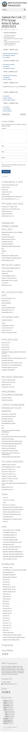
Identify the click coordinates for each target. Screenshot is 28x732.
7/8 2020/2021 (5, 283)
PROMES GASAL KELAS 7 (9, 587)
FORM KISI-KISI (6, 187)
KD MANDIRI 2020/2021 (8, 489)
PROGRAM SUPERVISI (7, 360)
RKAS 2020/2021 (6, 347)
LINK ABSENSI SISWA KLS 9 (10, 532)
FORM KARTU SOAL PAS (8, 387)
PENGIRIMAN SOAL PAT (8, 310)
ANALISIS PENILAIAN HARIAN (9, 332)
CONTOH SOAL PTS (7, 330)
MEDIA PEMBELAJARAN (8, 260)
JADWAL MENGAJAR (8, 572)
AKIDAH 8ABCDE (7, 111)
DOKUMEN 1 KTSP (7, 567)
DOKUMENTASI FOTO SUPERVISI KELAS (12, 363)
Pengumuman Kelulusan (9, 500)
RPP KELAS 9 (6, 606)
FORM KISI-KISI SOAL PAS (8, 382)
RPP (3, 253)
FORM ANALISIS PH (8, 517)
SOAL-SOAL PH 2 (7, 625)
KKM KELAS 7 (6, 584)
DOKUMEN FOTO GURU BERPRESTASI (12, 365)
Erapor (4, 502)
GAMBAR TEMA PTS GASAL (9, 464)
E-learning (5, 497)
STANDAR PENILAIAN (7, 400)
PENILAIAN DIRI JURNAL (8, 439)
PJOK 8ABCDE (6, 109)
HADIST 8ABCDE (7, 79)
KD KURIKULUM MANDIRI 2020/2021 (12, 514)
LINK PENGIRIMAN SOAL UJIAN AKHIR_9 (12, 196)
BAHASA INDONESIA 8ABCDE (10, 53)
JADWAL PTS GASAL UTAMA (9, 476)
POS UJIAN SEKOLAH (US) (8, 298)
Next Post (23, 114)
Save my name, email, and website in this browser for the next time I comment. (13, 165)
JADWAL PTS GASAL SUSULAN (10, 478)
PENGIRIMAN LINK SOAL (8, 325)
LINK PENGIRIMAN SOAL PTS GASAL (11, 467)
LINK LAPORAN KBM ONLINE (10, 549)
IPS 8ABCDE (6, 107)
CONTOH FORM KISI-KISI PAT (9, 278)
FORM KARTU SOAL (7, 192)
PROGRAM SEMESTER (7, 244)
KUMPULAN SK (5, 349)
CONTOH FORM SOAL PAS (8, 380)
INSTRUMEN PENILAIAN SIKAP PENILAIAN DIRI (14, 436)
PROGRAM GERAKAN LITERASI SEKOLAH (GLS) (14, 358)
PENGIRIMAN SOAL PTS (8, 216)
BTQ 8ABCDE (6, 57)
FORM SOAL (5, 189)
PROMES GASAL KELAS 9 (9, 591)
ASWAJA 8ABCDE (7, 98)
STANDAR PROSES (6, 398)
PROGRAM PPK (6, 356)
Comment (4, 128)
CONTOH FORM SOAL (7, 271)
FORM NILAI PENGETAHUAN (9, 446)
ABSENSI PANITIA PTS (7, 487)
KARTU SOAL (5, 434)
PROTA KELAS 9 (7, 599)
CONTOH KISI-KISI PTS (7, 328)
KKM (3, 248)
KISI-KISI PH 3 (6, 620)
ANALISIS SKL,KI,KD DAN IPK (9, 414)
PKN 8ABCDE (6, 77)
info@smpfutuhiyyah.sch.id (10, 684)
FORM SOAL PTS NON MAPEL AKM (11, 209)
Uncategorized (12, 29)
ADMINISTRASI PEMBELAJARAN (10, 255)
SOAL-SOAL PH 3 (7, 628)
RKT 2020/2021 (5, 345)
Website (3, 157)
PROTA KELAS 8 (7, 596)
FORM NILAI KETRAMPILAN (9, 448)
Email (3, 151)
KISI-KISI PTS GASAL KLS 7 (9, 469)
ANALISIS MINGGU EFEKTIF (9, 416)
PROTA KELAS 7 (7, 594)
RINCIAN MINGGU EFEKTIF (9, 239)
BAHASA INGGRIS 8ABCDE (10, 75)
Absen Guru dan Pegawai (9, 505)
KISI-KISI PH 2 (6, 618)
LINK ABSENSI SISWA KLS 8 (10, 535)
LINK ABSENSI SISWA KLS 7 (10, 537)
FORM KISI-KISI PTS (7, 211)
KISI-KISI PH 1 (6, 615)
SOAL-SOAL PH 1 (7, 623)
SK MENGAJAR (5, 234)
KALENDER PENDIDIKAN (8, 237)
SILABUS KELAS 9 (7, 613)
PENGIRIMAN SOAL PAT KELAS (10, 280)
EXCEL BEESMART (6, 303)
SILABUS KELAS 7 (7, 608)
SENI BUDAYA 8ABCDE (9, 68)
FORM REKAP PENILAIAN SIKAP (10, 450)
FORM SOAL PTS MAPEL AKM (9, 206)
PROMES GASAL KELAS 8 (9, 589)
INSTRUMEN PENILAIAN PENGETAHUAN (12, 441)
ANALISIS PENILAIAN (8, 632)
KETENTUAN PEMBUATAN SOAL (10, 185)
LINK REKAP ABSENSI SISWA (10, 540)
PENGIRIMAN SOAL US (7, 312)
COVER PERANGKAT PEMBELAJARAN (11, 258)
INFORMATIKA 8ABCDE (9, 55)
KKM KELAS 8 (6, 582)
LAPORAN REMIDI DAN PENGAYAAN (11, 457)
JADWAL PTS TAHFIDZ (7, 481)
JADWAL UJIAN (5, 194)
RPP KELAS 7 (6, 601)
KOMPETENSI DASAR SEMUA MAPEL (11, 246)
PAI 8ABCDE (6, 66)
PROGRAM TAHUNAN (7, 241)
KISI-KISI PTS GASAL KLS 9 (9, 474)
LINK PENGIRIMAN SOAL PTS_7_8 (10, 199)
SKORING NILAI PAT (7, 285)
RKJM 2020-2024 (6, 342)
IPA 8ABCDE (6, 96)
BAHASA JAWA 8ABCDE (9, 100)
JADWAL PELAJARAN (7, 213)
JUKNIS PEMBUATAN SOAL (8, 276)
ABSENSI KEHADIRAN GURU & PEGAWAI (12, 232)
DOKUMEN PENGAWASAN (8, 370)
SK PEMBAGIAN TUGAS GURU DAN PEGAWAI (14, 570)
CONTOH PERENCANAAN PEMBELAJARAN (14, 637)
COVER (3, 323)
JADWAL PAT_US (6, 300)
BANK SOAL (6, 630)
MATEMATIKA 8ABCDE (9, 64)
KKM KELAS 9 (6, 579)
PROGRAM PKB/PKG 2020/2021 (10, 367)
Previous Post (5, 114)
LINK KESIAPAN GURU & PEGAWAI (11, 530)
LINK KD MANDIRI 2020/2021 (10, 559)
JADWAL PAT (5, 273)
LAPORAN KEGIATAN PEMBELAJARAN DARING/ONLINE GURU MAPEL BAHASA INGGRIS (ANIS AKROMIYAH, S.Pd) (13, 509)
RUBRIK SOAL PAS (6, 384)
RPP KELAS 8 (6, 603)
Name (3, 145)
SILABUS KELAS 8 (7, 611)
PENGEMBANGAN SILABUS (9, 423)
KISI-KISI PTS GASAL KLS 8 (9, 471)
